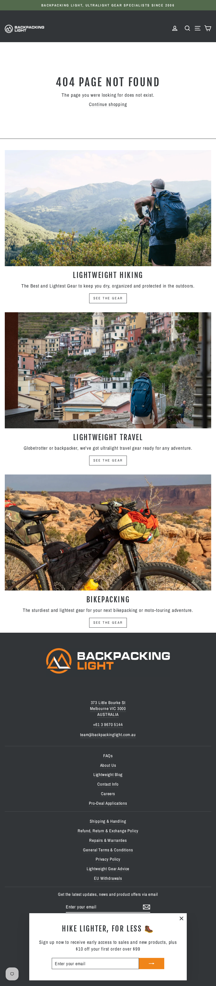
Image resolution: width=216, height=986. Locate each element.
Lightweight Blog (108, 774)
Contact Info (107, 784)
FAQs (108, 756)
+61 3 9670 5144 (108, 724)
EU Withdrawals (108, 878)
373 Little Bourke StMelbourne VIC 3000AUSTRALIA (108, 708)
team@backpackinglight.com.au (108, 735)
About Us (108, 765)
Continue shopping (108, 104)
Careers (108, 794)
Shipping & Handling (108, 821)
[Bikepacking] (108, 532)
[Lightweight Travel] (108, 370)
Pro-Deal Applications (108, 803)
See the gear (108, 298)
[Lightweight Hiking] (108, 208)
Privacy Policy (108, 859)
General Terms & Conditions (108, 850)
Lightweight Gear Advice (108, 869)
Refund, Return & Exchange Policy (108, 831)
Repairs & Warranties (108, 840)
